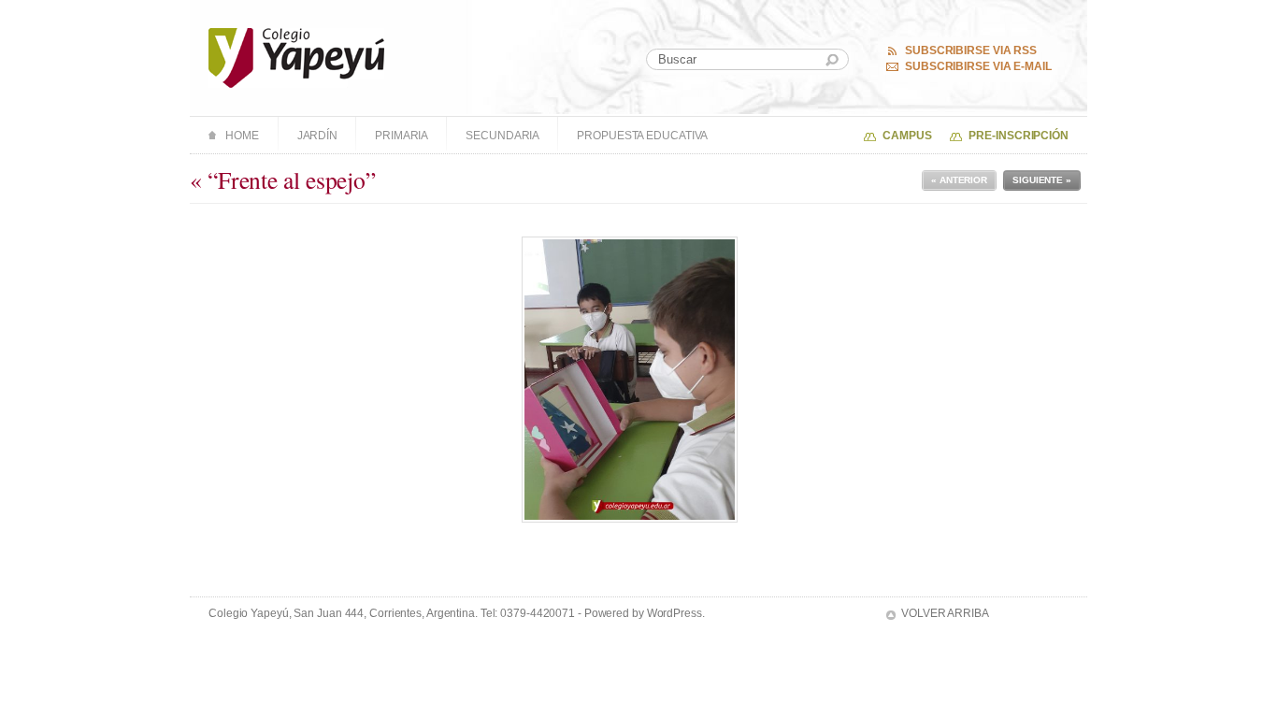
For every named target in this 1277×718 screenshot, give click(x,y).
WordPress (674, 613)
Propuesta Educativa (642, 135)
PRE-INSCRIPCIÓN (1019, 135)
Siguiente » (1041, 180)
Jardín (317, 135)
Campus (906, 135)
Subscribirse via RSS (971, 50)
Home (242, 135)
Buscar (832, 60)
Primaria (401, 135)
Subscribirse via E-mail (978, 66)
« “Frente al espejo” (283, 179)
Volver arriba (945, 613)
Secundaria (502, 135)
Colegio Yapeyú (296, 58)
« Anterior (959, 180)
